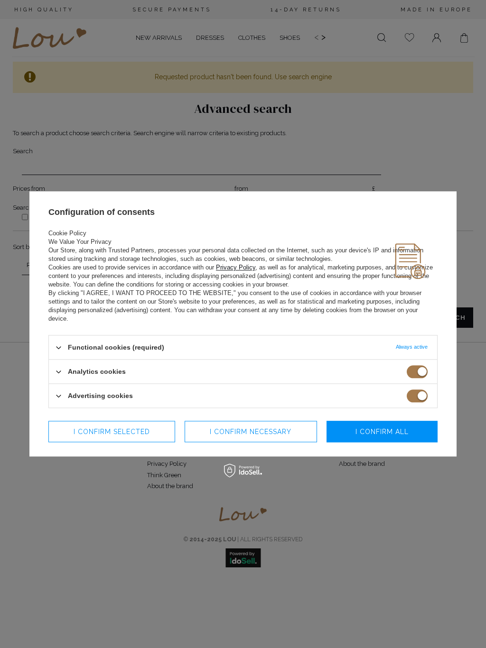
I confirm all (382, 431)
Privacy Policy (235, 267)
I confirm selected (112, 431)
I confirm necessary (250, 431)
